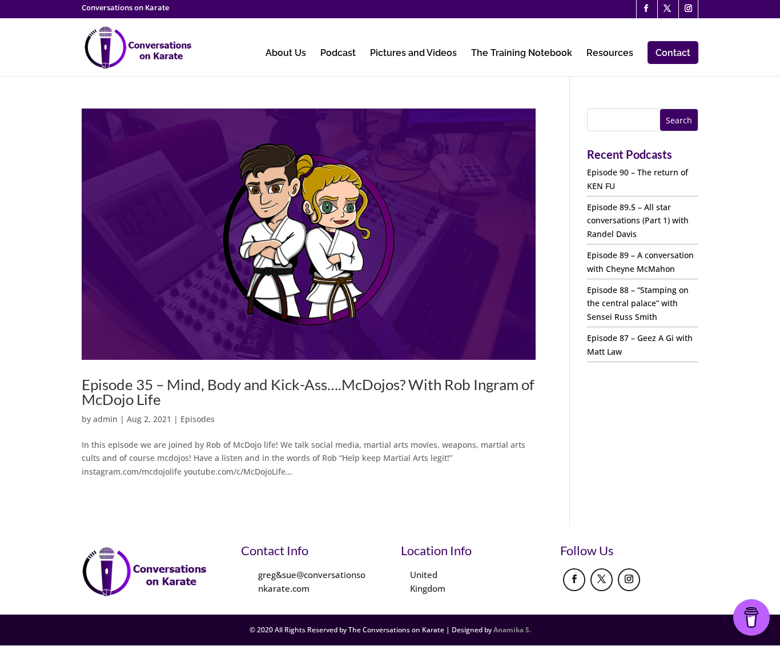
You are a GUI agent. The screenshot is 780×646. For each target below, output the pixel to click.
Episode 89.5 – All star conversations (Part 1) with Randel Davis (638, 221)
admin (105, 419)
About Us (286, 53)
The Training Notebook (521, 53)
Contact (673, 52)
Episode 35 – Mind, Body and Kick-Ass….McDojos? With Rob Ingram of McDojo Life (308, 391)
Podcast (338, 53)
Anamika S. (512, 630)
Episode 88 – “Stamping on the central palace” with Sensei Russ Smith (638, 303)
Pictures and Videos (413, 53)
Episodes (197, 419)
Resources (609, 53)
